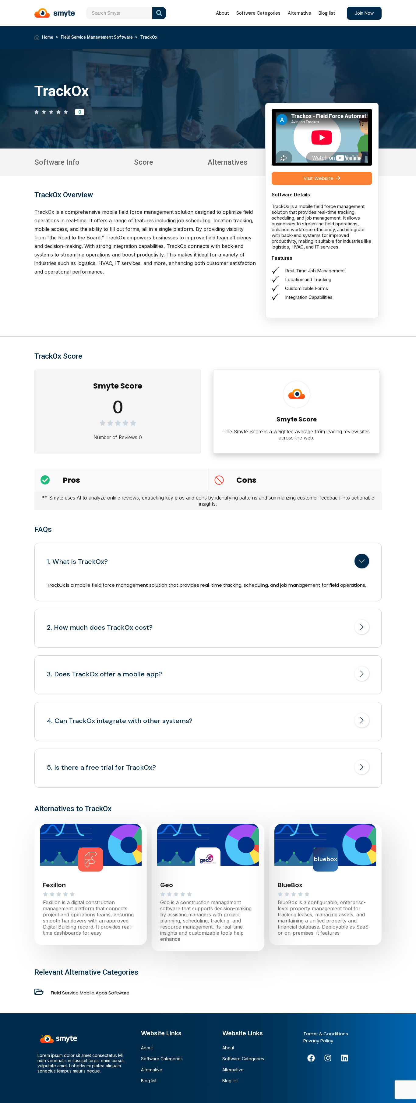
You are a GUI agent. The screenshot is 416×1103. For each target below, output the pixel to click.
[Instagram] (327, 1057)
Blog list (327, 13)
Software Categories (258, 13)
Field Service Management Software (97, 37)
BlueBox (290, 885)
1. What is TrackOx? (77, 561)
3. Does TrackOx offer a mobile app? (104, 674)
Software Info (56, 162)
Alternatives (228, 162)
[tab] (208, 562)
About (222, 13)
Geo (166, 885)
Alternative (299, 13)
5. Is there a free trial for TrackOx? (101, 767)
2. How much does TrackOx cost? (100, 627)
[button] (322, 178)
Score (143, 162)
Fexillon (54, 885)
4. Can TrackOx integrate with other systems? (119, 721)
